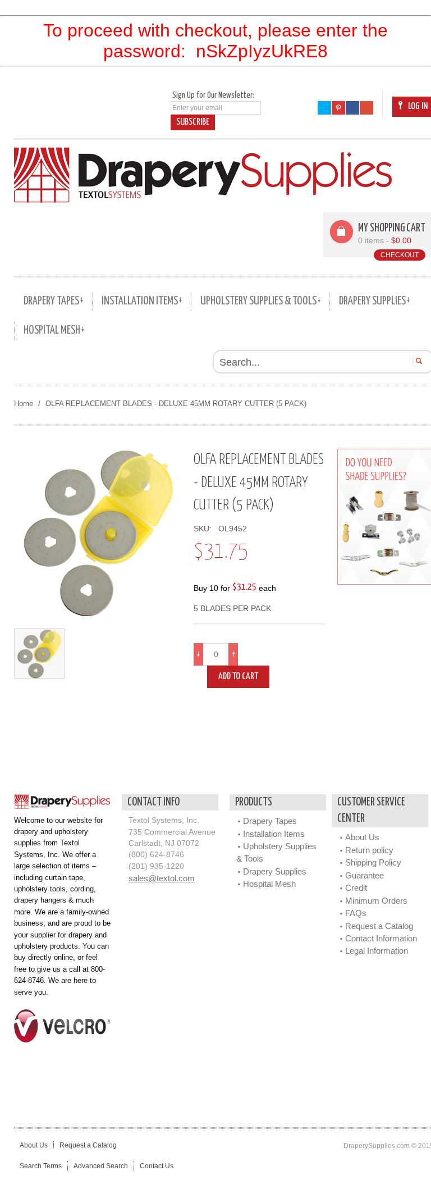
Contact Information (381, 938)
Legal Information (376, 950)
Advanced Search (101, 1166)
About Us (362, 837)
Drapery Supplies (274, 871)
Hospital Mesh (269, 884)
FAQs (355, 913)
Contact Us (156, 1166)
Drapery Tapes (270, 821)
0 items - (384, 240)
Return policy (369, 850)
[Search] (417, 360)
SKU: (205, 529)
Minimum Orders (376, 900)
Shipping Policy (373, 862)
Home (23, 403)
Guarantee (364, 875)
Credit (356, 887)
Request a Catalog (379, 926)
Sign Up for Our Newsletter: (213, 95)
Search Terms (41, 1166)
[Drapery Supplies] (203, 175)
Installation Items (274, 834)
